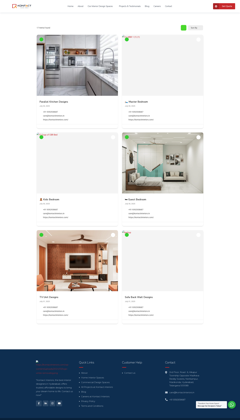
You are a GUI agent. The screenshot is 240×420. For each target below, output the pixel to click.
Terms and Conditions (92, 406)
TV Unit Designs (48, 297)
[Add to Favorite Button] (113, 39)
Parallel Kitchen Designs (53, 101)
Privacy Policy (88, 401)
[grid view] (183, 28)
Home (70, 6)
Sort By (194, 28)
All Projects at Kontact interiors (97, 387)
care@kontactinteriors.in (53, 116)
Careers (157, 6)
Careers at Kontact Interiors (95, 396)
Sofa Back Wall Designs (139, 297)
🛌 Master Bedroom (136, 101)
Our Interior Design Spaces (100, 6)
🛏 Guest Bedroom (135, 199)
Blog (147, 6)
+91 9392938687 (50, 112)
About (80, 6)
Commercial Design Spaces (95, 382)
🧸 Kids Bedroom (49, 199)
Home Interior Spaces (92, 377)
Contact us (129, 373)
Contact (168, 6)
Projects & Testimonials (130, 6)
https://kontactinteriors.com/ (55, 120)
